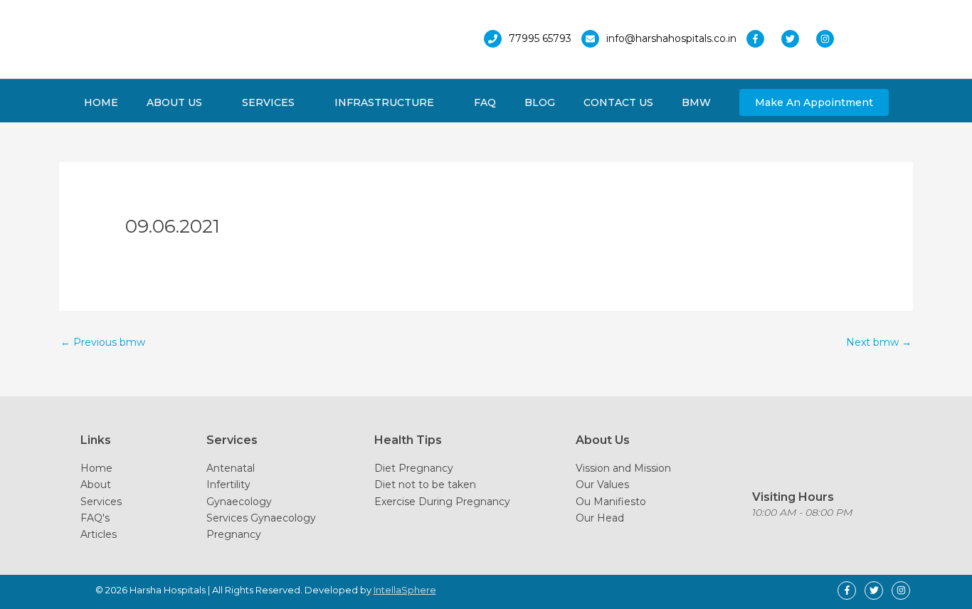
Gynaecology (239, 501)
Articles (98, 534)
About (95, 484)
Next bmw (879, 342)
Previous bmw (102, 342)
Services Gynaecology (261, 518)
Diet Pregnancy (413, 468)
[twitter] (797, 39)
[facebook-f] (762, 39)
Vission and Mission (623, 468)
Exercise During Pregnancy (442, 501)
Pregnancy (233, 534)
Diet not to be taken (425, 484)
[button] (814, 102)
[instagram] (828, 39)
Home (96, 468)
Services (101, 501)
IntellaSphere (405, 589)
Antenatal (230, 468)
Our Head (600, 518)
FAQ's (95, 518)
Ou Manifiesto (611, 501)
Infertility (228, 484)
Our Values (602, 484)
